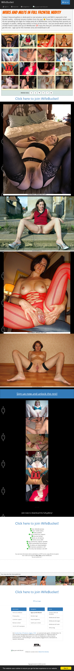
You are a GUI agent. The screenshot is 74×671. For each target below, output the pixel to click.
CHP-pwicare (25, 633)
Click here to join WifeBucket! (37, 98)
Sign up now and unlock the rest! (37, 394)
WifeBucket (7, 2)
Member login (34, 616)
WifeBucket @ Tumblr (54, 624)
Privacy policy (16, 616)
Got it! (66, 668)
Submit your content (36, 623)
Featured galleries (35, 619)
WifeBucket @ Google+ (54, 621)
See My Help (18, 633)
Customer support (17, 619)
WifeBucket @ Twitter (54, 617)
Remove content (17, 623)
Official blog (52, 627)
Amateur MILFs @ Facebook (53, 613)
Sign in (6, 7)
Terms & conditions (17, 612)
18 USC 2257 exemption (19, 626)
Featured (15, 7)
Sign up (66, 2)
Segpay (30, 633)
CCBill (34, 633)
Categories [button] (25, 7)
